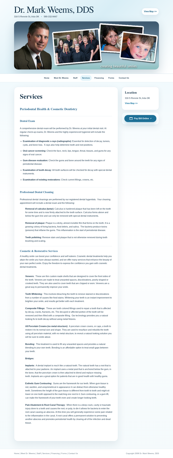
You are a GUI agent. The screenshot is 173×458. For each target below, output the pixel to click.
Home (46, 78)
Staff (75, 78)
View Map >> (150, 11)
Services (86, 78)
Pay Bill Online (141, 118)
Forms (111, 78)
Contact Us (124, 78)
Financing (99, 78)
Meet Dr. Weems (61, 78)
